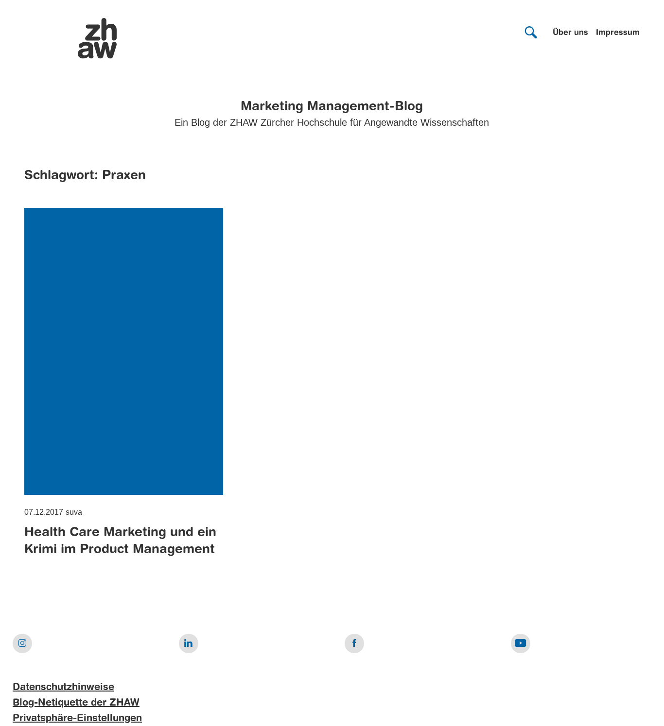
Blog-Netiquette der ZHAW (76, 703)
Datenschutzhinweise (63, 687)
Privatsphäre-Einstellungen (77, 719)
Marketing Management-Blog (332, 107)
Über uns (570, 33)
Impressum (618, 33)
